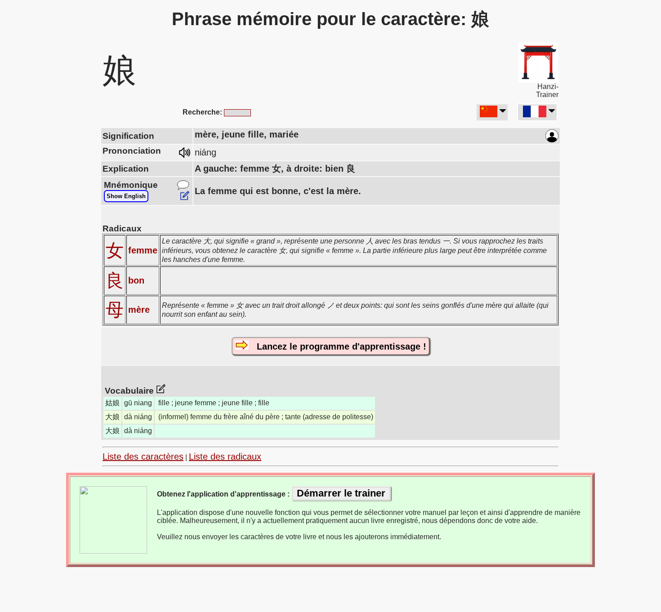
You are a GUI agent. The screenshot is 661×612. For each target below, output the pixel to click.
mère (139, 310)
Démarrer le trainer (341, 493)
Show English (126, 196)
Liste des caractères (143, 456)
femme (142, 250)
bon (136, 280)
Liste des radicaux (225, 456)
